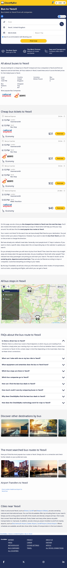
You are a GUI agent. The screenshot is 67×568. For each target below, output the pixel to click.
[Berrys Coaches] (19, 95)
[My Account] (52, 3)
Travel (29, 548)
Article (48, 545)
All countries (13, 551)
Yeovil (61, 287)
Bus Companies (13, 548)
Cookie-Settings (33, 545)
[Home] (25, 2)
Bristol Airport (52, 523)
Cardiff (31, 511)
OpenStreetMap (56, 322)
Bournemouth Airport (19, 523)
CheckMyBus (4, 534)
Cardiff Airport (42, 523)
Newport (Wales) (42, 511)
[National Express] (6, 95)
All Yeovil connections (55, 548)
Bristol (26, 511)
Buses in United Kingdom (16, 534)
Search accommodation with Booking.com (18, 37)
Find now (60, 134)
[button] (29, 290)
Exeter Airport (32, 523)
